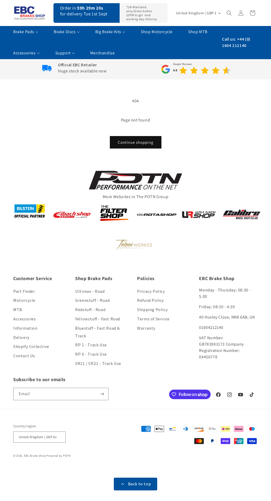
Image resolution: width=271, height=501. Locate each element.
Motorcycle (24, 300)
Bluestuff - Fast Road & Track (97, 332)
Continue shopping (135, 142)
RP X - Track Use (91, 354)
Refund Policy (150, 300)
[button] (230, 13)
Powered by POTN (58, 456)
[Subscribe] (102, 394)
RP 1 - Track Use (91, 345)
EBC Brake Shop (35, 456)
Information (25, 328)
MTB (17, 309)
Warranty (146, 328)
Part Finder (24, 291)
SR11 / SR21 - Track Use (98, 363)
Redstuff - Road (90, 309)
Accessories (24, 319)
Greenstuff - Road (92, 300)
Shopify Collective (31, 346)
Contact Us (24, 356)
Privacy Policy (151, 291)
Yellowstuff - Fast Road (97, 319)
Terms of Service (153, 319)
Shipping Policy (152, 309)
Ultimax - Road (90, 291)
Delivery (21, 337)
